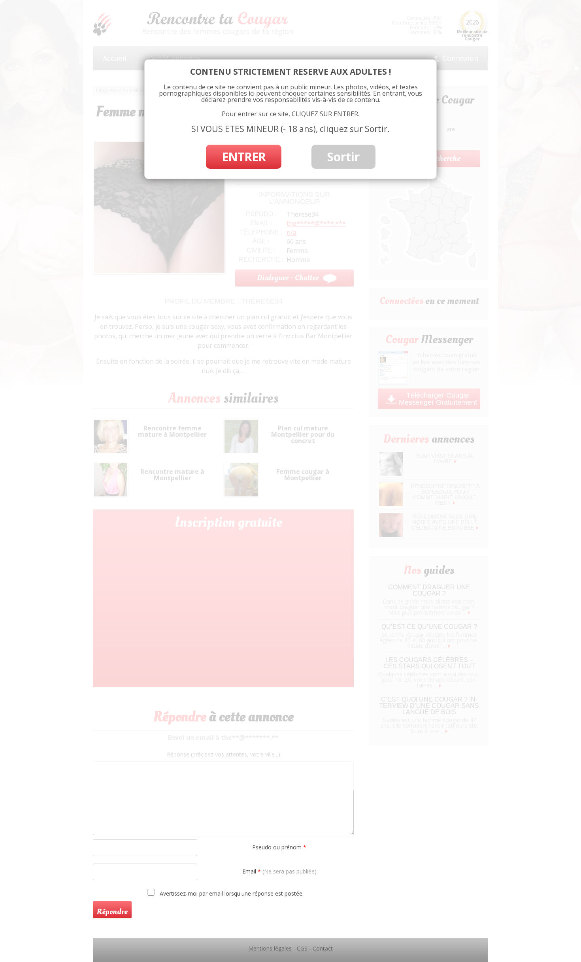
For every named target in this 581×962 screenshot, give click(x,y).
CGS (302, 948)
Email (279, 871)
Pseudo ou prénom (279, 847)
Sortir (343, 157)
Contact (323, 948)
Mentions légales (270, 948)
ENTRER (244, 157)
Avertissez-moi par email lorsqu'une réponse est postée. (231, 893)
